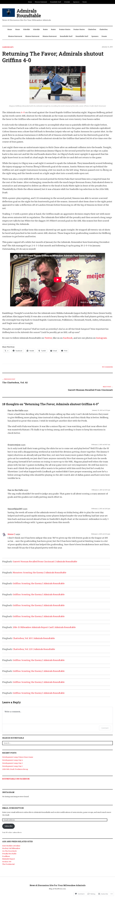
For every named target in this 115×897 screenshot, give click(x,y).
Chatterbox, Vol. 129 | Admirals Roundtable (34, 649)
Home (30, 2)
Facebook (68, 338)
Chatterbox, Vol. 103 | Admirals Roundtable (34, 638)
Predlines (6, 856)
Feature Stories (64, 29)
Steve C (11, 534)
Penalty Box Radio (9, 854)
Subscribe (8, 826)
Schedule (67, 2)
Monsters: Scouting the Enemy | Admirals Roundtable (39, 572)
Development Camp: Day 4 (12, 760)
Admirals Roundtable (29, 13)
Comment (104, 728)
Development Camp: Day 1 (12, 766)
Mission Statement (41, 2)
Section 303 (6, 862)
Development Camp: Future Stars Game (17, 757)
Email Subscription (13, 808)
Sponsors (76, 2)
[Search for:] (57, 743)
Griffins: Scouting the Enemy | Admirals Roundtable (39, 583)
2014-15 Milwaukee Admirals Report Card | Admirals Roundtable (44, 627)
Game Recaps (7, 47)
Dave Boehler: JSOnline (11, 846)
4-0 (23, 112)
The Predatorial (8, 864)
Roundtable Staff (55, 2)
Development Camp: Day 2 (12, 763)
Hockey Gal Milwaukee (11, 848)
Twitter (48, 338)
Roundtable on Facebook (16, 779)
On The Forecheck (9, 851)
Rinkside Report (8, 859)
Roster (85, 2)
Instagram (101, 338)
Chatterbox (92, 29)
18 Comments (107, 367)
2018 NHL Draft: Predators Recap (15, 769)
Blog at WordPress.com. (57, 889)
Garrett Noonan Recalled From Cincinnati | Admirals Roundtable (45, 561)
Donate (104, 36)
